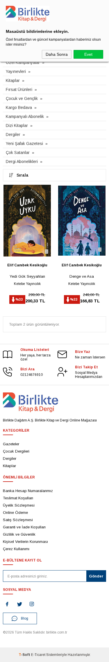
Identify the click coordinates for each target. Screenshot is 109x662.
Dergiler (13, 134)
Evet (88, 54)
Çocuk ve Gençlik (22, 98)
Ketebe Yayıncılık (27, 284)
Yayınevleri (16, 71)
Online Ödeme (15, 512)
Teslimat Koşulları (18, 498)
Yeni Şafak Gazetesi (24, 143)
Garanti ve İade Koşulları (24, 527)
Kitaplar (13, 80)
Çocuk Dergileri (16, 451)
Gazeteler (11, 444)
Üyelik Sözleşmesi (19, 505)
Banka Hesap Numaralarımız (28, 491)
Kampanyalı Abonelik (25, 116)
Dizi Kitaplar (17, 125)
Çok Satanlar (18, 152)
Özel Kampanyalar (23, 62)
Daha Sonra (57, 54)
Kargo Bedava (19, 107)
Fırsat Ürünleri (19, 89)
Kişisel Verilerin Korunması (25, 541)
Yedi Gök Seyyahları (27, 276)
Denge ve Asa (81, 276)
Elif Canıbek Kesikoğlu (27, 265)
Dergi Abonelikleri (22, 161)
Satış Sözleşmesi (18, 520)
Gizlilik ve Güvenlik (19, 534)
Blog (24, 618)
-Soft (25, 655)
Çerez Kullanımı (16, 549)
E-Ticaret (38, 655)
